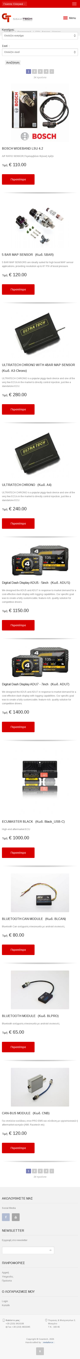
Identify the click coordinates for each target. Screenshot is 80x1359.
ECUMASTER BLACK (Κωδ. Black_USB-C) (33, 821)
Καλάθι (6, 1305)
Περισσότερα (18, 179)
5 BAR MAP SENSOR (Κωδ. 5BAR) (28, 254)
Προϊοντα (7, 1280)
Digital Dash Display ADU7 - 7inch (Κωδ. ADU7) (35, 684)
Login (5, 1301)
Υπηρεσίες (7, 1276)
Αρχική (5, 1272)
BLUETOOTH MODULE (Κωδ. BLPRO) (30, 1016)
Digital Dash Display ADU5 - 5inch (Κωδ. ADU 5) (36, 582)
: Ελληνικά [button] (13, 4)
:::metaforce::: (48, 1342)
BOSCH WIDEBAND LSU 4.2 (22, 148)
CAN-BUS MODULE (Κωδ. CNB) (26, 1113)
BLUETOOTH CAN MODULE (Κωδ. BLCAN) (34, 919)
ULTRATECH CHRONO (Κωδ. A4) (26, 485)
